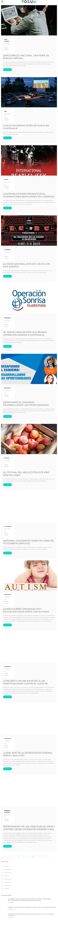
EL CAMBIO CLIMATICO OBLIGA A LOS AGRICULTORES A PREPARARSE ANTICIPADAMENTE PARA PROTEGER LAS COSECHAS (29, 899)
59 (7, 858)
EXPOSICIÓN (7, 872)
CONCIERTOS (7, 869)
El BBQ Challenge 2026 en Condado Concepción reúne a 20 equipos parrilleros (32, 907)
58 (2, 858)
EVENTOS (6, 888)
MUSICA (6, 866)
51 (48, 856)
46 (23, 856)
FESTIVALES (7, 879)
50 (43, 856)
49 (38, 856)
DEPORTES (7, 882)
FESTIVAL (6, 876)
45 (18, 856)
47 (28, 856)
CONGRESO (7, 885)
